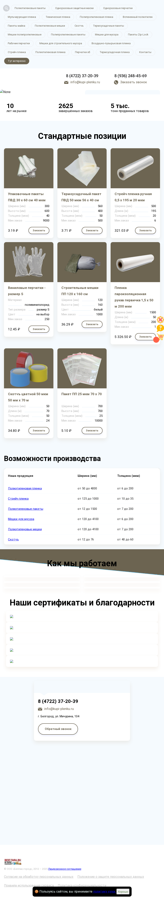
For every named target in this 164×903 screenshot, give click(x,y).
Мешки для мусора (106, 34)
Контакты (145, 52)
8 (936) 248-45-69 (130, 75)
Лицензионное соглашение (64, 868)
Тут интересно (17, 60)
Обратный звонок (58, 729)
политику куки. (104, 891)
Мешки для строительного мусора (60, 43)
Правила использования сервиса (29, 885)
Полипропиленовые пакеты (68, 34)
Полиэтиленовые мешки (50, 25)
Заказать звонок (133, 82)
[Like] (160, 322)
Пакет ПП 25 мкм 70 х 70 (81, 394)
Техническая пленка (58, 16)
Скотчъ (79, 25)
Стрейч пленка (17, 52)
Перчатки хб (82, 52)
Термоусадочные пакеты (108, 25)
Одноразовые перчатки (118, 8)
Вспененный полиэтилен (138, 16)
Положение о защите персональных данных (110, 877)
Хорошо (123, 891)
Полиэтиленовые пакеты (30, 8)
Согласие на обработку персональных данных (38, 877)
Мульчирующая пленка (22, 16)
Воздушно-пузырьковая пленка (111, 43)
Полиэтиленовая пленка (50, 52)
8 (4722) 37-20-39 (82, 75)
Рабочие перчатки (19, 43)
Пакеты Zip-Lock (138, 34)
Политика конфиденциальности (82, 885)
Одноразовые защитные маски (74, 8)
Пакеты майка (16, 25)
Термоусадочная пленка (115, 52)
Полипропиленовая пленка (96, 16)
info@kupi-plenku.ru (85, 82)
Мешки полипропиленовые (24, 34)
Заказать (39, 230)
